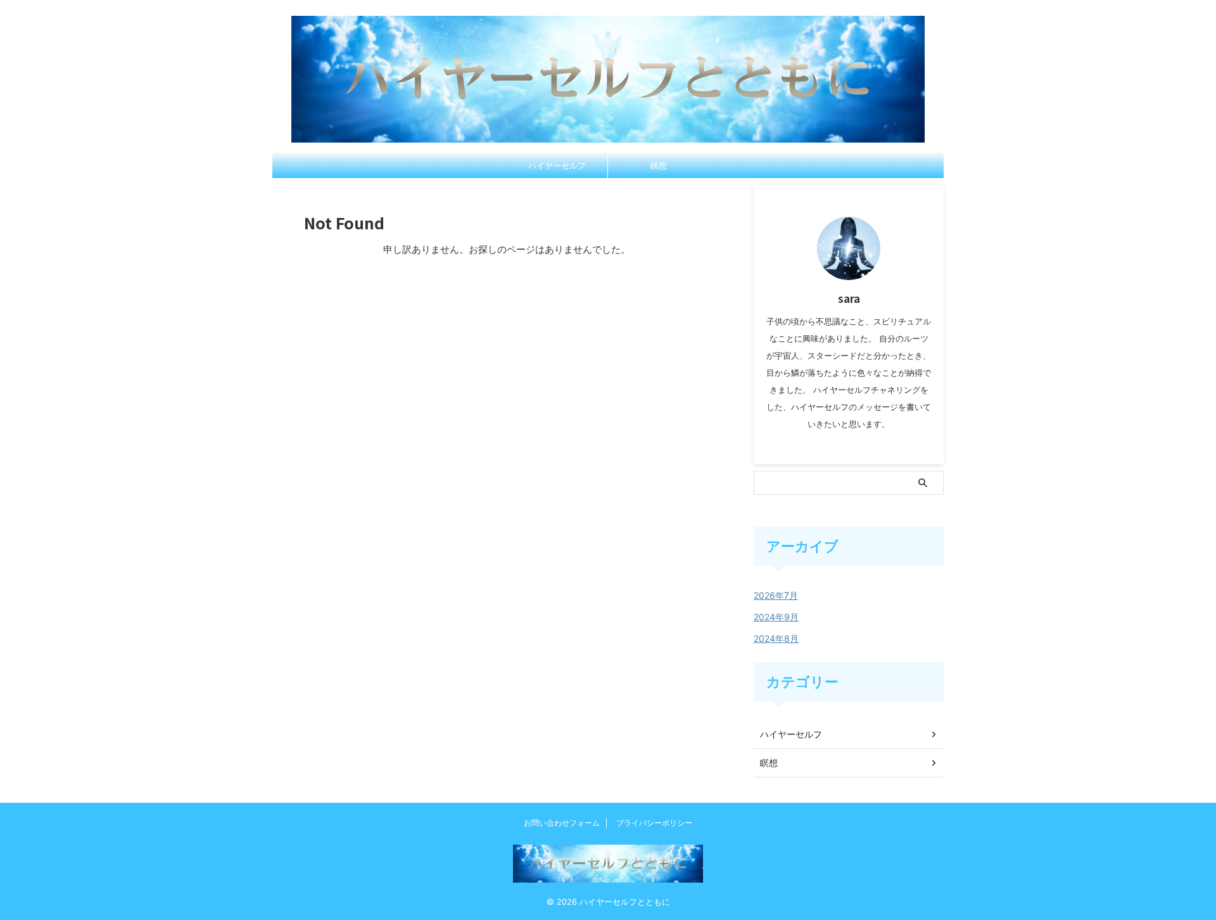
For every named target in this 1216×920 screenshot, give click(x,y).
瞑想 (658, 165)
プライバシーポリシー (654, 822)
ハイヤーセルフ (557, 165)
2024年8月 (776, 638)
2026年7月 (776, 595)
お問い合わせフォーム (562, 822)
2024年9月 (776, 616)
